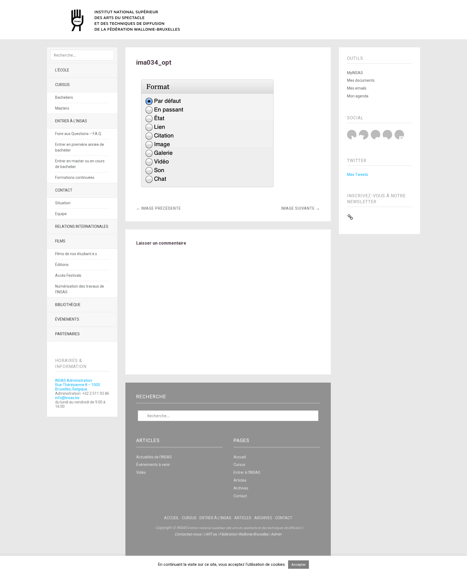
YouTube (375, 134)
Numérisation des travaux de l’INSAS (79, 289)
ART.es (211, 534)
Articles (240, 480)
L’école (62, 70)
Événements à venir (153, 464)
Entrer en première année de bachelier (79, 147)
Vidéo (141, 472)
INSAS (125, 20)
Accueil (240, 457)
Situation (63, 203)
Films (60, 241)
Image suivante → (300, 208)
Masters (62, 108)
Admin (276, 534)
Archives (241, 488)
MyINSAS (355, 73)
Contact (63, 190)
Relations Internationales (81, 226)
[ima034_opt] (207, 195)
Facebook (363, 134)
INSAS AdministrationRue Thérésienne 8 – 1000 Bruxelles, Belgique (77, 384)
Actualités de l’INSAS (154, 457)
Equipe (61, 214)
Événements (67, 319)
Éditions (62, 264)
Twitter (351, 134)
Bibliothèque (68, 305)
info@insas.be (67, 398)
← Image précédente (158, 208)
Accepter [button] (298, 565)
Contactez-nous (188, 534)
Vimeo (387, 134)
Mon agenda (357, 96)
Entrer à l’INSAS (71, 121)
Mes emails (356, 88)
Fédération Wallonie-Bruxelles (243, 534)
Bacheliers (64, 97)
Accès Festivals (68, 275)
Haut (228, 550)
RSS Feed (399, 134)
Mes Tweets (357, 174)
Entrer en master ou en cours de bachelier (80, 164)
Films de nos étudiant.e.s (76, 254)
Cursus (62, 85)
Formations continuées (74, 177)
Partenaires (67, 334)
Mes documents (361, 80)
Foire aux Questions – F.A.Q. (78, 134)
